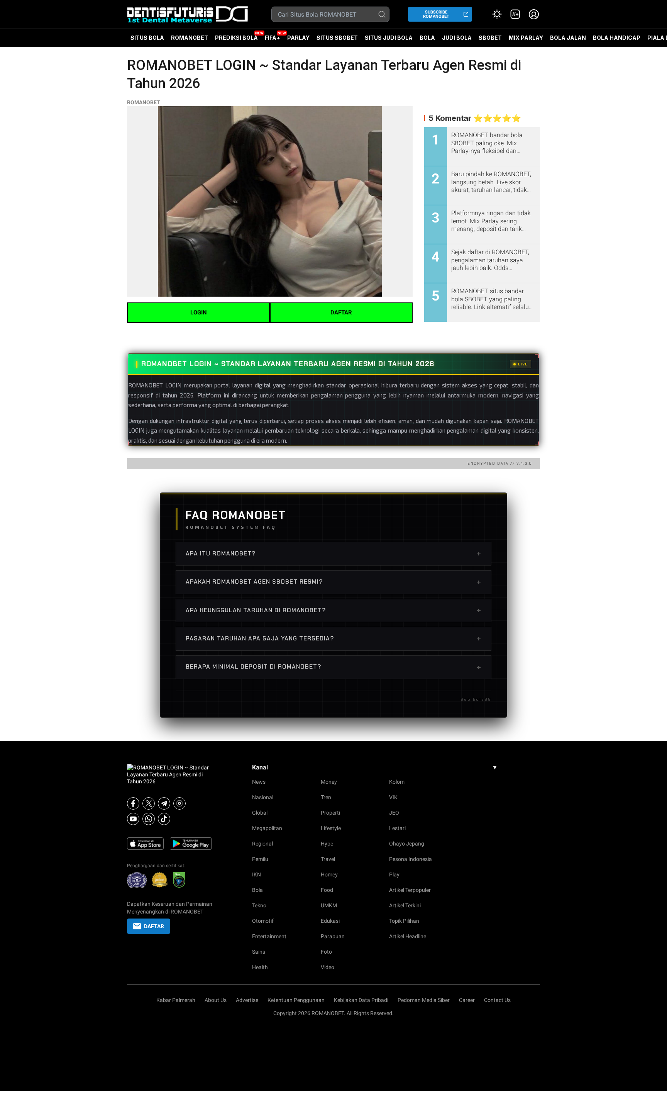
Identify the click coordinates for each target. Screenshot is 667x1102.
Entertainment (269, 936)
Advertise (247, 1000)
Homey (329, 874)
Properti (330, 813)
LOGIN (198, 312)
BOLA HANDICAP (616, 37)
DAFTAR (341, 312)
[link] (515, 14)
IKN (256, 874)
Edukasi (330, 921)
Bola (257, 890)
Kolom (397, 782)
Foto (326, 952)
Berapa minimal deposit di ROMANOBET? (333, 667)
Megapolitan (267, 828)
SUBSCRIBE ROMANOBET (436, 14)
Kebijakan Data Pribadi (361, 1000)
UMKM (329, 905)
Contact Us (497, 1000)
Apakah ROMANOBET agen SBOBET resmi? (333, 581)
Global (259, 813)
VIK (393, 797)
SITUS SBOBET (337, 37)
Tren (326, 797)
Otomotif (263, 921)
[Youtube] (133, 819)
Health (260, 967)
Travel (328, 859)
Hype (327, 844)
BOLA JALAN (568, 37)
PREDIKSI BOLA (236, 37)
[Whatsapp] (148, 819)
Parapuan (333, 936)
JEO (394, 813)
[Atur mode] (497, 14)
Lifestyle (331, 828)
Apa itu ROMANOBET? (333, 553)
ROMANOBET (189, 37)
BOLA (427, 37)
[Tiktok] (164, 819)
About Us (216, 1000)
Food (327, 890)
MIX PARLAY (526, 37)
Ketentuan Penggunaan (296, 1000)
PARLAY (298, 37)
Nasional (262, 797)
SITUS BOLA (147, 37)
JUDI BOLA (457, 37)
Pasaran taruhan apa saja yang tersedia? (333, 638)
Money (329, 782)
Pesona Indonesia (410, 859)
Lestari (397, 828)
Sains (258, 952)
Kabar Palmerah (175, 1000)
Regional (262, 844)
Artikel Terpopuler (410, 890)
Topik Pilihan (404, 921)
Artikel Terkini (405, 905)
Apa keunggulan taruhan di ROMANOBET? (333, 610)
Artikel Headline (407, 936)
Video (327, 967)
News (259, 782)
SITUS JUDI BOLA (389, 37)
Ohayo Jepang (406, 844)
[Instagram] (179, 803)
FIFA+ (272, 37)
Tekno (259, 905)
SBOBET (490, 40)
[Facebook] (133, 803)
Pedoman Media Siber (424, 1000)
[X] (148, 803)
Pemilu (260, 859)
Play (394, 874)
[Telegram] (164, 803)
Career (467, 1000)
